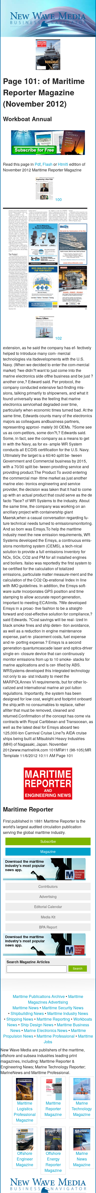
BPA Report (48, 927)
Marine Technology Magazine (82, 1108)
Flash (47, 164)
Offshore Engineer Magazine (24, 1158)
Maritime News (26, 1008)
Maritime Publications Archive (39, 996)
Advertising (48, 896)
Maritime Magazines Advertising (55, 999)
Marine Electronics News (45, 1030)
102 (58, 338)
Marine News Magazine (81, 1158)
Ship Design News (37, 1024)
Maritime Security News (62, 1008)
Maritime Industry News (67, 1013)
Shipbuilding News (27, 1013)
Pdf (38, 164)
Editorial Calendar (48, 906)
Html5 (63, 164)
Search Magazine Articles (28, 961)
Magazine (48, 851)
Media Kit (48, 916)
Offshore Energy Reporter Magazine (53, 1161)
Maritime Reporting (53, 1019)
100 (58, 199)
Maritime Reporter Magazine (53, 1108)
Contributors (48, 886)
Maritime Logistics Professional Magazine (25, 1111)
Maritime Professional (56, 1036)
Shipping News (19, 1019)
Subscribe (48, 841)
